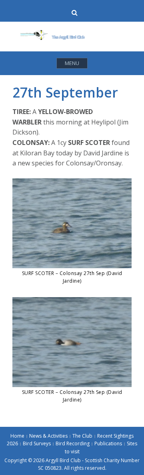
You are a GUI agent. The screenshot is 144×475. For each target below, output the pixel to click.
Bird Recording (73, 443)
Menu (72, 63)
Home (17, 435)
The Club (82, 435)
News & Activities (48, 435)
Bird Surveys (37, 443)
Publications (108, 443)
